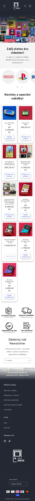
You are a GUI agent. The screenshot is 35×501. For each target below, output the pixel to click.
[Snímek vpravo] (22, 87)
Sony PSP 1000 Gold (9, 123)
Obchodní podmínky (11, 400)
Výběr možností (9, 137)
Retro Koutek (15, 499)
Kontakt (7, 428)
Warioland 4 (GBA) (25, 123)
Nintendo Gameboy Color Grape (9, 281)
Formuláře (7, 410)
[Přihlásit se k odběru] (28, 360)
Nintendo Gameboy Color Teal (25, 241)
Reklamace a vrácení (11, 395)
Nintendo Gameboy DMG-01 (25, 201)
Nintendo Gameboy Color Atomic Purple (10, 241)
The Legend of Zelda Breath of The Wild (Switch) (9, 163)
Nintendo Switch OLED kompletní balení (26, 163)
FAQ (5, 423)
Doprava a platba (10, 390)
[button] (4, 6)
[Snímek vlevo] (13, 87)
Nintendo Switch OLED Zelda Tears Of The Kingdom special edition (9, 202)
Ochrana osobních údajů (13, 405)
